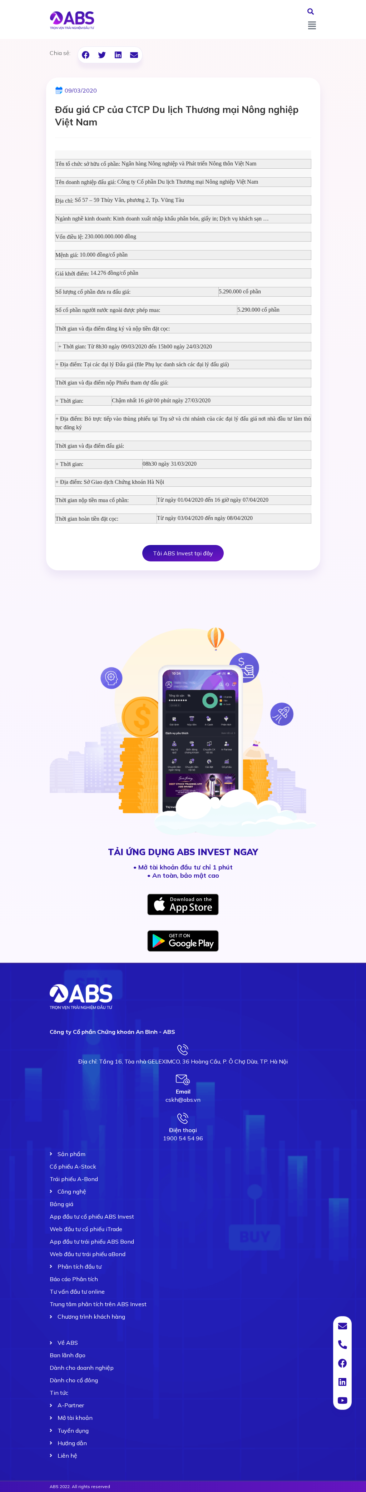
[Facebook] (342, 1363)
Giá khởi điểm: (72, 274)
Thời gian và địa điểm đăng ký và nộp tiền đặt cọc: (112, 329)
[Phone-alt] (342, 1344)
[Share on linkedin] (118, 55)
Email (183, 1091)
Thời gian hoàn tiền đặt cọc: (86, 519)
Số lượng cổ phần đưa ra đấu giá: (92, 292)
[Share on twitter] (102, 55)
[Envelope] (342, 1326)
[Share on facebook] (86, 55)
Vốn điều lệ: (69, 237)
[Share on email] (134, 55)
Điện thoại (183, 1130)
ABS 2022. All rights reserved (80, 1486)
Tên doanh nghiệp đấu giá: (85, 182)
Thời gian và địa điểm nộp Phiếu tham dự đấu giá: (111, 383)
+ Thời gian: (69, 401)
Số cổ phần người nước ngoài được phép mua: (107, 310)
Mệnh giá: (66, 255)
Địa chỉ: (64, 201)
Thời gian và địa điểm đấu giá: (89, 446)
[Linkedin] (342, 1381)
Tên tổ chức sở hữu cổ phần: (87, 164)
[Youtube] (342, 1400)
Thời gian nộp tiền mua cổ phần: (92, 500)
